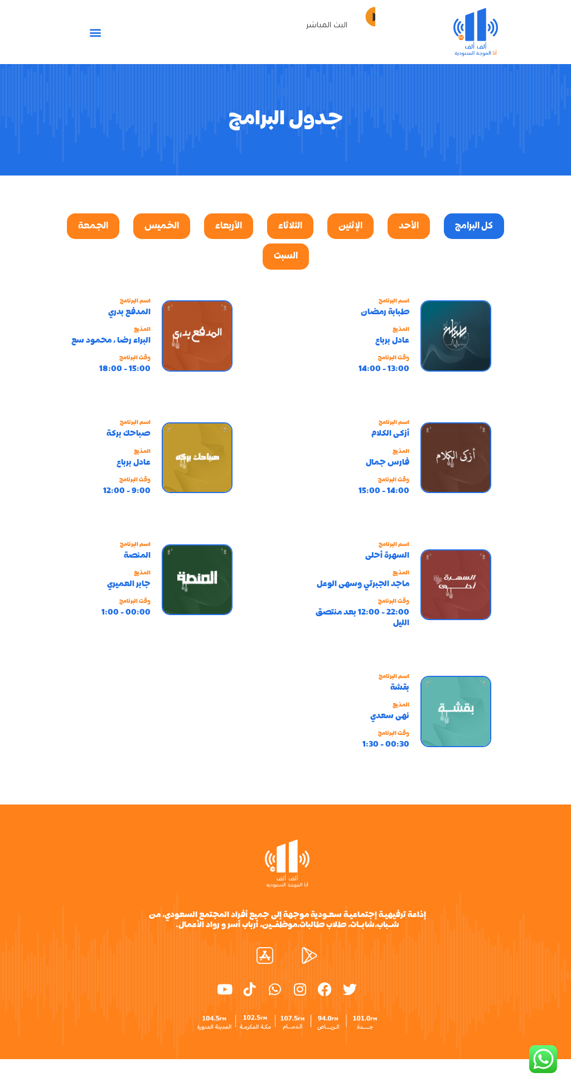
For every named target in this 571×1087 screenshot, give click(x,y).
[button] (95, 32)
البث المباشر (326, 26)
